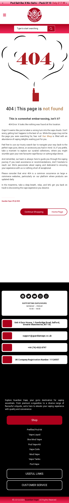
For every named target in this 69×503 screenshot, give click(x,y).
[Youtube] (34, 296)
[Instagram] (40, 296)
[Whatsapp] (46, 296)
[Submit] (60, 272)
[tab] (34, 420)
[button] (4, 14)
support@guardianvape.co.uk (37, 336)
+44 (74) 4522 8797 (37, 347)
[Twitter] (28, 296)
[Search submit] (51, 28)
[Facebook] (22, 296)
